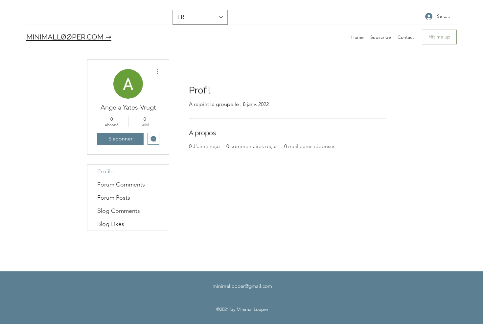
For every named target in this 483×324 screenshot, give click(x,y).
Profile (105, 171)
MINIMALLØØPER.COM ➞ (68, 37)
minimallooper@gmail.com (242, 286)
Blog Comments (118, 210)
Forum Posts (113, 197)
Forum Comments (121, 184)
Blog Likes (110, 224)
